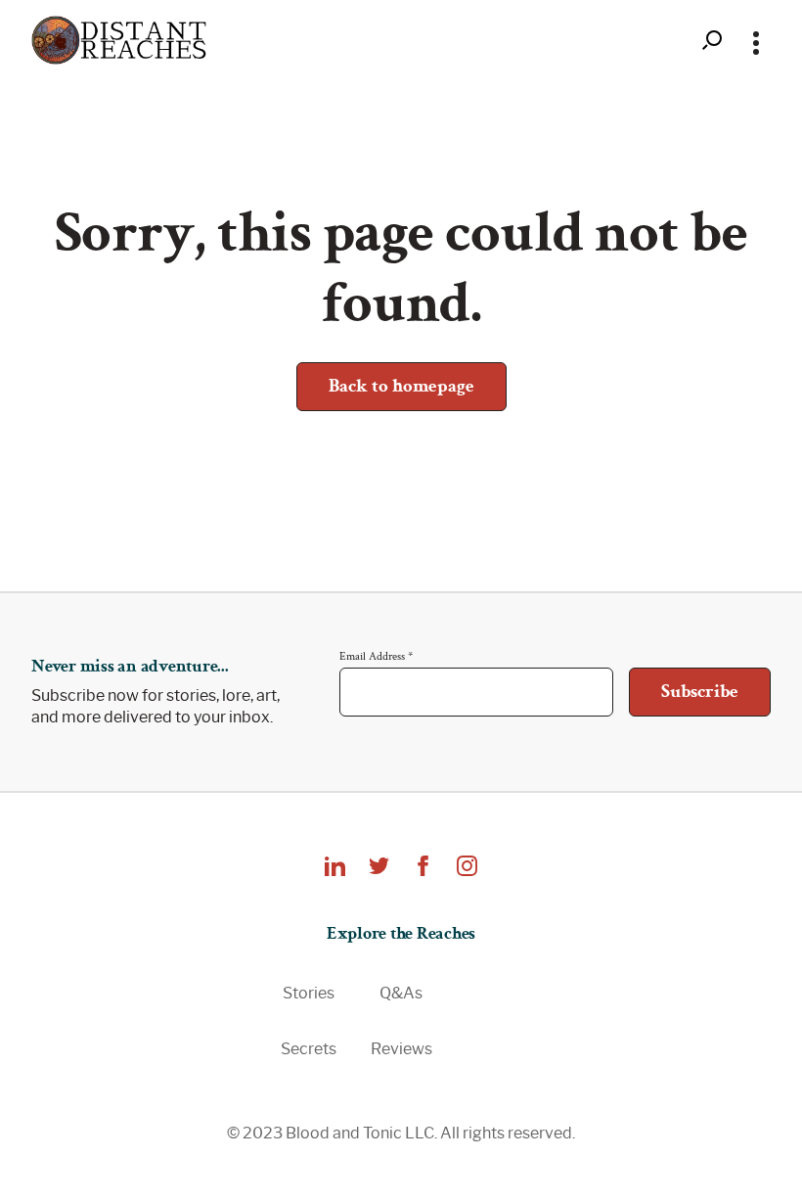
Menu (756, 40)
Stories (308, 993)
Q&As (401, 993)
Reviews (401, 1049)
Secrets (308, 1049)
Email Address (376, 656)
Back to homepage (401, 386)
